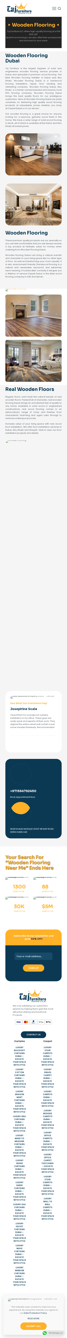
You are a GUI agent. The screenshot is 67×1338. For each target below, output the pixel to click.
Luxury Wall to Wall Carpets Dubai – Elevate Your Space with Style (47, 1208)
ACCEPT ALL (33, 1326)
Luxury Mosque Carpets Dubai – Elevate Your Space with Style (47, 1119)
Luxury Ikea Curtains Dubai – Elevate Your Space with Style (19, 1123)
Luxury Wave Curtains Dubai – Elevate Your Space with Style (19, 1254)
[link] (15, 290)
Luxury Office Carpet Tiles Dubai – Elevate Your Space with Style (47, 1163)
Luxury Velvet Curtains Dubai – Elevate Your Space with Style (19, 1232)
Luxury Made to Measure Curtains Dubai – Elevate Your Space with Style (19, 1145)
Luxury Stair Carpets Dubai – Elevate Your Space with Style (47, 1056)
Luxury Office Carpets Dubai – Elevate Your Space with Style (47, 1141)
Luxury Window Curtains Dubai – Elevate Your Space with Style (19, 1276)
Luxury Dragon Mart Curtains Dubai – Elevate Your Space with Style (19, 1101)
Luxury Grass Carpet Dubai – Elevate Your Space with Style (47, 1078)
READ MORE (34, 1318)
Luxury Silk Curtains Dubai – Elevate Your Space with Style (19, 1211)
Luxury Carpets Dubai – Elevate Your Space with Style (47, 1098)
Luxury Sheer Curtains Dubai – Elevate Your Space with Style (19, 1191)
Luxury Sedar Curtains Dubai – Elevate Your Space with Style (19, 1169)
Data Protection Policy (35, 1313)
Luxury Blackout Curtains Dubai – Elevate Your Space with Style (19, 1056)
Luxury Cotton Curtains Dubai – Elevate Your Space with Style (19, 1078)
